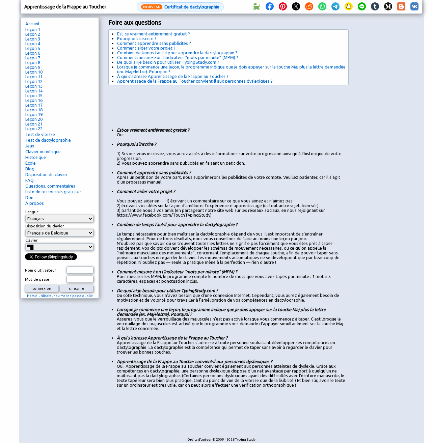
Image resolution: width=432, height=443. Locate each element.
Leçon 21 (34, 123)
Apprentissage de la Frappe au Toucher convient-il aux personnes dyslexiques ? (195, 81)
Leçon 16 (34, 100)
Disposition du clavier (46, 174)
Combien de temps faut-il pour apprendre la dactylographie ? (177, 52)
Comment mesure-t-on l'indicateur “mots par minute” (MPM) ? (177, 57)
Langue (32, 212)
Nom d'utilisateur (40, 270)
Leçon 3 (32, 38)
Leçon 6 (32, 53)
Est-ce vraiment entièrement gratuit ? (153, 33)
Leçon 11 (34, 76)
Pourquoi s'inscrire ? (137, 38)
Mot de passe (37, 279)
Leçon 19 (34, 114)
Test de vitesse (40, 134)
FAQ (29, 180)
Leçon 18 (34, 109)
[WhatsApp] (322, 6)
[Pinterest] (283, 6)
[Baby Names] (256, 6)
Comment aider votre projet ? (146, 48)
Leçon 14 (34, 90)
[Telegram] (335, 6)
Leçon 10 (34, 72)
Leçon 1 (32, 29)
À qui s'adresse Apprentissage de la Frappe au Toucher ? (172, 76)
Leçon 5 (32, 48)
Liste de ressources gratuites (53, 191)
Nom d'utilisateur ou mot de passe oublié (60, 296)
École (30, 163)
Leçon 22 (34, 128)
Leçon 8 (32, 62)
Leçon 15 (34, 95)
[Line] (362, 6)
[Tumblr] (375, 6)
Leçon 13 (34, 86)
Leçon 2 (32, 34)
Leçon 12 (34, 81)
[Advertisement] (231, 104)
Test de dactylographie (48, 140)
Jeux (29, 145)
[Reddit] (309, 6)
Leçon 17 (34, 105)
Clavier (31, 240)
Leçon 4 (32, 43)
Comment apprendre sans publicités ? (154, 43)
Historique (35, 157)
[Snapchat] (349, 6)
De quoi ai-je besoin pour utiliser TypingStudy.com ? (168, 62)
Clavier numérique (43, 151)
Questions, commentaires (50, 186)
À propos (34, 203)
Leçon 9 (32, 67)
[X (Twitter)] (296, 6)
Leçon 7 (32, 57)
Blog (29, 168)
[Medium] (388, 6)
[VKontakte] (414, 6)
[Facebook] (270, 6)
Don (29, 197)
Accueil (32, 23)
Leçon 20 (34, 119)
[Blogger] (401, 6)
